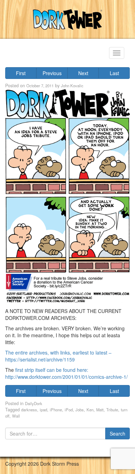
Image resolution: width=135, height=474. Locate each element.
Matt (100, 409)
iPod (69, 409)
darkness (29, 409)
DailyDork (33, 403)
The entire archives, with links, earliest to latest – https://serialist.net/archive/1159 (58, 356)
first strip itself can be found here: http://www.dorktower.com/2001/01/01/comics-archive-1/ (66, 373)
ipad (43, 409)
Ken (90, 409)
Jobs (79, 409)
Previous (52, 73)
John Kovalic (72, 85)
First (21, 73)
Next (83, 73)
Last (114, 73)
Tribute (112, 409)
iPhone (56, 409)
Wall (16, 416)
